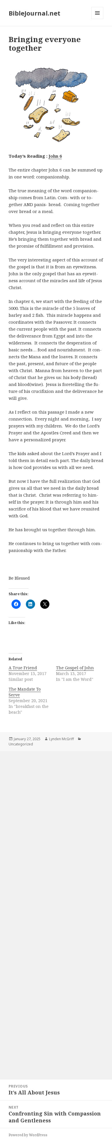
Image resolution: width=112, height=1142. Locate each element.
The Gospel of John (75, 667)
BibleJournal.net (34, 13)
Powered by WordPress (28, 1134)
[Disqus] (56, 831)
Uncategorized (21, 744)
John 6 (55, 156)
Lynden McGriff (61, 738)
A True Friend (23, 667)
